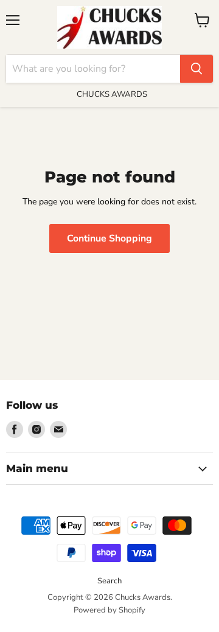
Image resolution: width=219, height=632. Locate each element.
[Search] (196, 69)
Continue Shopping (109, 238)
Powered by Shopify (109, 610)
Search (109, 580)
